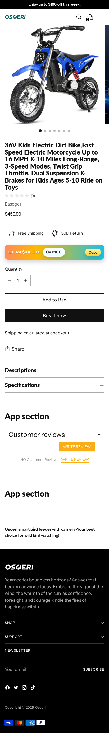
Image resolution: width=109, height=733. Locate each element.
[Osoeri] (15, 17)
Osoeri (40, 707)
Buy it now (54, 315)
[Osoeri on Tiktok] (33, 688)
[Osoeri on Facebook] (8, 688)
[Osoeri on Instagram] (25, 688)
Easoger (13, 204)
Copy (93, 252)
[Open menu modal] (101, 17)
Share (18, 349)
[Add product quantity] (10, 280)
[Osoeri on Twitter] (16, 688)
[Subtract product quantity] (25, 280)
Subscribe (93, 669)
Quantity (13, 269)
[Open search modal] (78, 17)
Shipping (14, 332)
